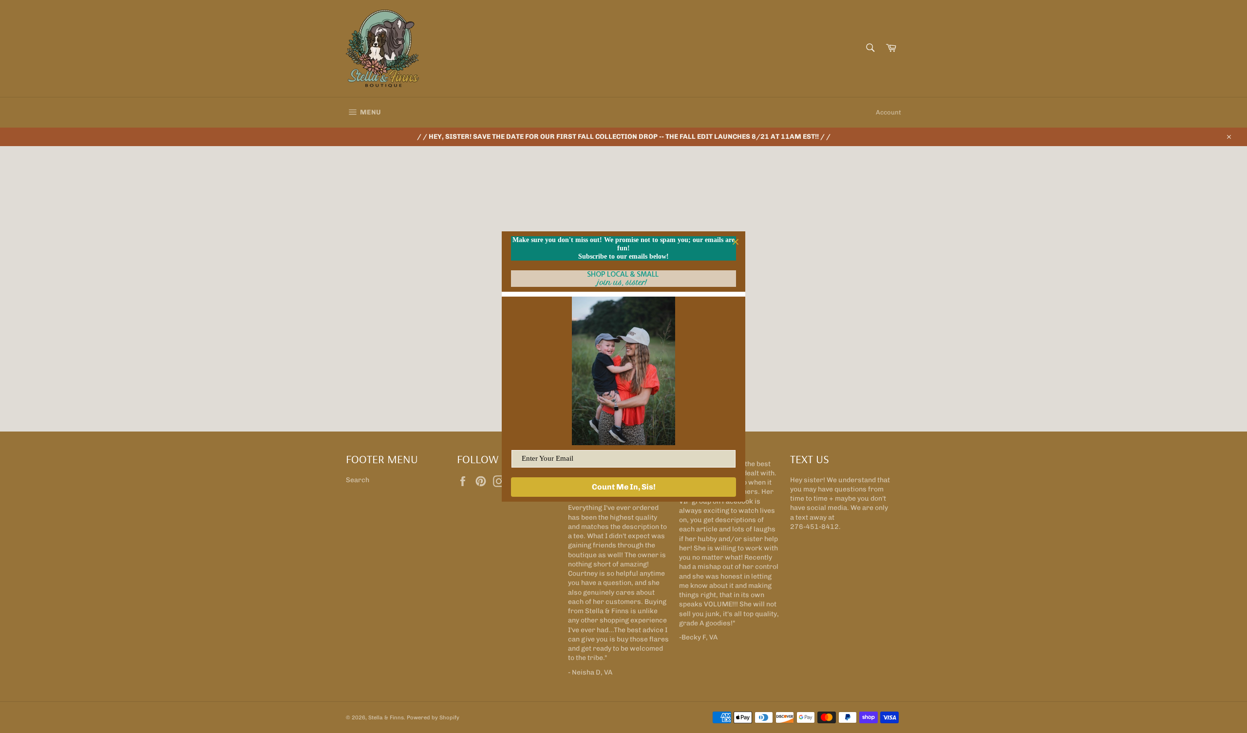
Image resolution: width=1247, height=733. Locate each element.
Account (888, 112)
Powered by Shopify (433, 717)
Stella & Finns (386, 717)
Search (357, 480)
